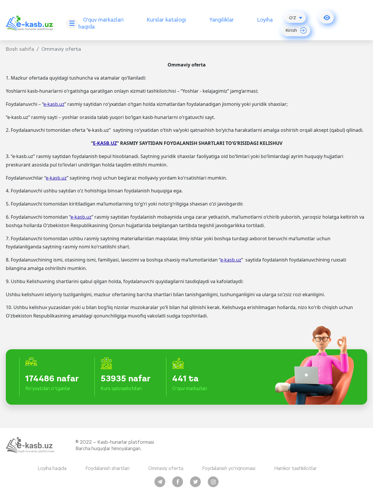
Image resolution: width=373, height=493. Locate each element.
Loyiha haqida (52, 468)
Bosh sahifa (20, 49)
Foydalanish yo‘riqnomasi (228, 468)
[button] (327, 17)
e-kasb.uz (53, 104)
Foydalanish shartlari (107, 468)
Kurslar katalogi (166, 19)
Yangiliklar (222, 19)
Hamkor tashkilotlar (295, 468)
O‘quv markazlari (103, 19)
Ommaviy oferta (165, 468)
